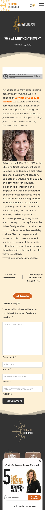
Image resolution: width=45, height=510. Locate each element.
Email (6, 381)
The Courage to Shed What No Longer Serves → (34, 277)
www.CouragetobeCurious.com (20, 258)
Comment (9, 357)
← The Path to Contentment (9, 276)
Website (7, 393)
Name (6, 369)
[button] (40, 5)
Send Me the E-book (34, 497)
